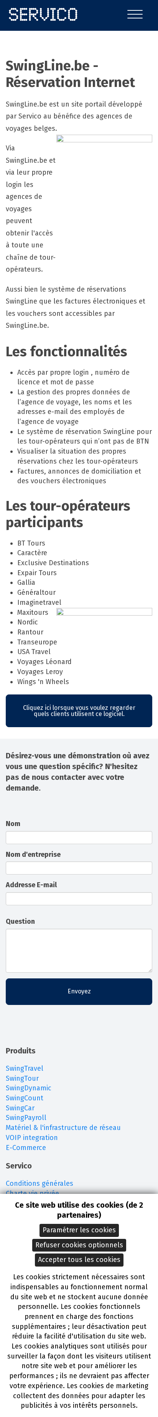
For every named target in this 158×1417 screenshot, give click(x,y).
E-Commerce (26, 1147)
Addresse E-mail (31, 885)
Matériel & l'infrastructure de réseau (63, 1127)
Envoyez (79, 991)
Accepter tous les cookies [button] (79, 1259)
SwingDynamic (28, 1088)
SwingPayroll (26, 1117)
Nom (13, 823)
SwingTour (22, 1078)
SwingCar (20, 1108)
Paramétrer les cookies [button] (79, 1230)
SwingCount (24, 1098)
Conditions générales (39, 1183)
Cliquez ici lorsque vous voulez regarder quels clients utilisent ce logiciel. (79, 711)
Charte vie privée (32, 1193)
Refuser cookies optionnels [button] (79, 1245)
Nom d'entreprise (33, 854)
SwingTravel (24, 1068)
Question (20, 921)
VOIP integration (32, 1137)
